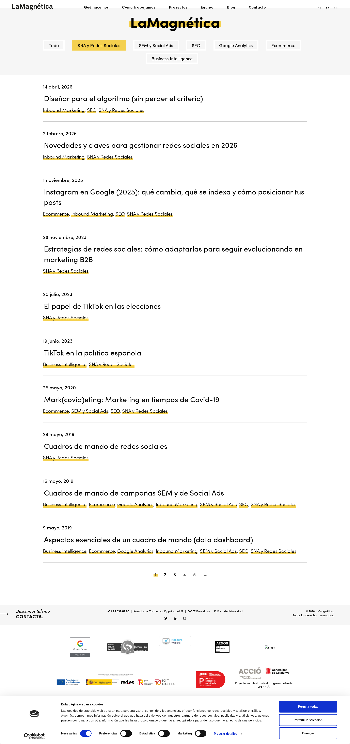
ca (320, 8)
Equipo (207, 7)
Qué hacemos (96, 7)
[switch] (126, 733)
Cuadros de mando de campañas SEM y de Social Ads (134, 492)
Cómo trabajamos (138, 7)
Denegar (308, 733)
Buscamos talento (33, 614)
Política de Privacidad (228, 611)
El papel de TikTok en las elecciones (102, 305)
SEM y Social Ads (156, 45)
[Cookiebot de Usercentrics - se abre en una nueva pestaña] (34, 736)
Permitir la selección (308, 720)
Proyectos (178, 7)
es (328, 8)
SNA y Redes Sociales (99, 45)
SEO (196, 45)
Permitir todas (308, 706)
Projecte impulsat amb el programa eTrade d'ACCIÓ (263, 685)
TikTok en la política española (92, 352)
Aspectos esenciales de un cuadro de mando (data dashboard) (148, 539)
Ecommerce (283, 45)
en (336, 8)
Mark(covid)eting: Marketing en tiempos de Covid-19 (131, 399)
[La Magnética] (32, 6)
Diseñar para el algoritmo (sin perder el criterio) (123, 98)
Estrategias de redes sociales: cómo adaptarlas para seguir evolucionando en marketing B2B (173, 253)
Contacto (257, 7)
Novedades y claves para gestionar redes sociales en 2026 (140, 144)
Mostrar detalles (225, 733)
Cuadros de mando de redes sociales (105, 446)
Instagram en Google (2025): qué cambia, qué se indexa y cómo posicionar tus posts (174, 196)
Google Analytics (236, 45)
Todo (54, 45)
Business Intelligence (172, 58)
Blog (231, 7)
